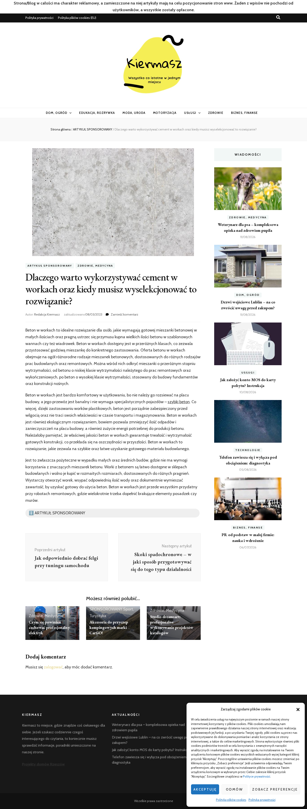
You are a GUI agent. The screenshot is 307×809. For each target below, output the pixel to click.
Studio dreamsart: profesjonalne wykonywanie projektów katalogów (171, 624)
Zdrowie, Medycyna (95, 265)
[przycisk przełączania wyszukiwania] (278, 17)
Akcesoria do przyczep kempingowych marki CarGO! (108, 627)
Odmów (234, 789)
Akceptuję (205, 789)
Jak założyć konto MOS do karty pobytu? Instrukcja (150, 750)
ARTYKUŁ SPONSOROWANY (49, 265)
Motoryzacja (165, 113)
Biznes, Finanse (244, 113)
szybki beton (179, 401)
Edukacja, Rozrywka (97, 113)
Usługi (190, 113)
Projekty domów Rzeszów (43, 764)
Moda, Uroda (133, 113)
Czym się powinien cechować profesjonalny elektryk (49, 627)
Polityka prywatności (262, 800)
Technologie (247, 450)
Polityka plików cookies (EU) (77, 18)
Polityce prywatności (256, 776)
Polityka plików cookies (231, 800)
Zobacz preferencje (275, 789)
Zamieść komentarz (124, 314)
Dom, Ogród (56, 113)
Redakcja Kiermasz (47, 314)
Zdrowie (215, 113)
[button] (298, 709)
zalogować (53, 667)
